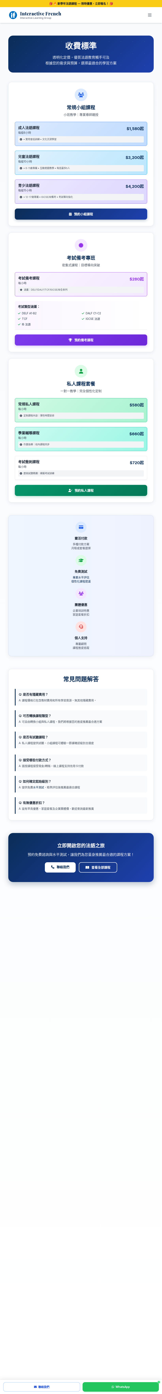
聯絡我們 (62, 867)
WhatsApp (123, 1386)
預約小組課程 (83, 214)
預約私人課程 (84, 490)
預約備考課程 (83, 340)
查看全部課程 (100, 867)
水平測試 (38, 787)
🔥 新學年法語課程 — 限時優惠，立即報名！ (81, 3)
